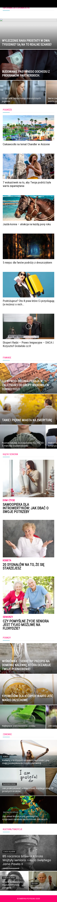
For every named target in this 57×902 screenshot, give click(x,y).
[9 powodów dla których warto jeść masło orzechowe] (28, 699)
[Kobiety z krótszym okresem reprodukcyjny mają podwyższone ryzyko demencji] (28, 754)
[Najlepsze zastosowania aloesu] (23, 721)
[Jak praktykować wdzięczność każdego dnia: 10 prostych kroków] (28, 782)
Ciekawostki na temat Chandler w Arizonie (26, 144)
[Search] (53, 3)
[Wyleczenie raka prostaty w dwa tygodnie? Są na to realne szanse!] (28, 43)
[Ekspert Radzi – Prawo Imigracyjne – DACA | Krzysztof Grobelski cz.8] (28, 326)
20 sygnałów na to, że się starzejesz (23, 566)
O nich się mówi (9, 852)
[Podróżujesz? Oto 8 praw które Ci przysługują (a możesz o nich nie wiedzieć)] (28, 284)
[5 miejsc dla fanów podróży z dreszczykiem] (28, 246)
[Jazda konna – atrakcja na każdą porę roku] (28, 208)
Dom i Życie (9, 500)
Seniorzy (8, 617)
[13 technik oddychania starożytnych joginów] (23, 96)
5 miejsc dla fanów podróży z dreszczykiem (27, 262)
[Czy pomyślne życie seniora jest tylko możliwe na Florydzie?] (28, 595)
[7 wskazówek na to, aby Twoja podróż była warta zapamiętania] (28, 166)
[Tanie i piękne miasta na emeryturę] (28, 419)
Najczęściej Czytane (10, 812)
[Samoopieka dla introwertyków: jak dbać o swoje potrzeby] (28, 478)
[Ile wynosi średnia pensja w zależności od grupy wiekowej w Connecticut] (28, 388)
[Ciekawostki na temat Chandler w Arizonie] (28, 128)
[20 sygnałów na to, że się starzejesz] (28, 538)
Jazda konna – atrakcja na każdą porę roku (27, 224)
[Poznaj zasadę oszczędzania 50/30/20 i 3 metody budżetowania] (23, 441)
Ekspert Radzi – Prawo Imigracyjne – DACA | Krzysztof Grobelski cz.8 (28, 344)
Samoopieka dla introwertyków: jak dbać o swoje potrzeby (26, 508)
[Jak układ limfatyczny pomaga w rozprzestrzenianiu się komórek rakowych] (28, 810)
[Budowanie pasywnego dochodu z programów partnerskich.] (28, 74)
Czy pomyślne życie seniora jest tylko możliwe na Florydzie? (26, 624)
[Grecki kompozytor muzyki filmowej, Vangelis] (14, 881)
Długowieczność (9, 784)
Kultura (35, 884)
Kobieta (7, 560)
